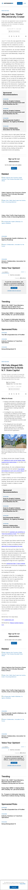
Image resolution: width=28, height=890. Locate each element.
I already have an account (14, 290)
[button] (3, 3)
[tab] (5, 272)
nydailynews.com (9, 619)
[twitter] (14, 36)
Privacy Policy (22, 883)
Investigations (5, 10)
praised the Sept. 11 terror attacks (16, 563)
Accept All (14, 887)
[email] (18, 36)
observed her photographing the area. (12, 546)
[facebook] (9, 36)
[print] (25, 36)
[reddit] (16, 36)
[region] (14, 275)
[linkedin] (11, 36)
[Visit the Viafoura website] (23, 278)
